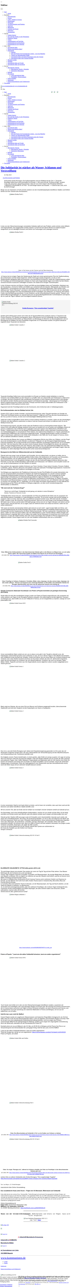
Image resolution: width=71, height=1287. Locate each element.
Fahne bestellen (12, 78)
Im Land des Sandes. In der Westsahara (18, 36)
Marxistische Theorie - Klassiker (20, 69)
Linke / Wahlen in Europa (15, 19)
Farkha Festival (12, 35)
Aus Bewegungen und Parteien (16, 24)
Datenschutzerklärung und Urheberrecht (19, 81)
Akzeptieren (3, 1284)
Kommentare (11, 32)
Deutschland (11, 21)
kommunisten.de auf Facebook (16, 43)
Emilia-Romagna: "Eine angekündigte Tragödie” (38, 308)
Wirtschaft (10, 22)
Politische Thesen (12, 38)
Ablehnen (9, 1284)
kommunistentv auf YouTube (15, 41)
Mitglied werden (12, 60)
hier (39, 1220)
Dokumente (11, 50)
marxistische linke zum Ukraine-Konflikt (22, 58)
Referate (10, 72)
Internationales (12, 16)
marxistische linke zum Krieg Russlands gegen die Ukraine (27, 57)
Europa (10, 18)
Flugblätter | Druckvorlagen (18, 77)
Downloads (11, 74)
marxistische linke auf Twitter (16, 63)
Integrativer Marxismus (17, 70)
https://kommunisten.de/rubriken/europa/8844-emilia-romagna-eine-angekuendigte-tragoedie (29, 1178)
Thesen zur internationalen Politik (20, 55)
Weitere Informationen (6, 1286)
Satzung (13, 52)
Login (5, 1261)
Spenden (10, 61)
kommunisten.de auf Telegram (16, 44)
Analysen (10, 26)
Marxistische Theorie (13, 67)
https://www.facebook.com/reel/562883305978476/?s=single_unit (35, 947)
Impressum (11, 80)
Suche (9, 13)
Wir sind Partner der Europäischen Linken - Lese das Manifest (28, 53)
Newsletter (7, 83)
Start (5, 12)
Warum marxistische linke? (15, 49)
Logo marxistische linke (17, 75)
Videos (9, 40)
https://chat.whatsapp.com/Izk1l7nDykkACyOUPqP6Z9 (49, 1032)
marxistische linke (12, 47)
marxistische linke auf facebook (16, 64)
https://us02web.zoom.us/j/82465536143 (32, 1208)
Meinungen (11, 27)
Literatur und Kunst (13, 29)
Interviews (10, 30)
